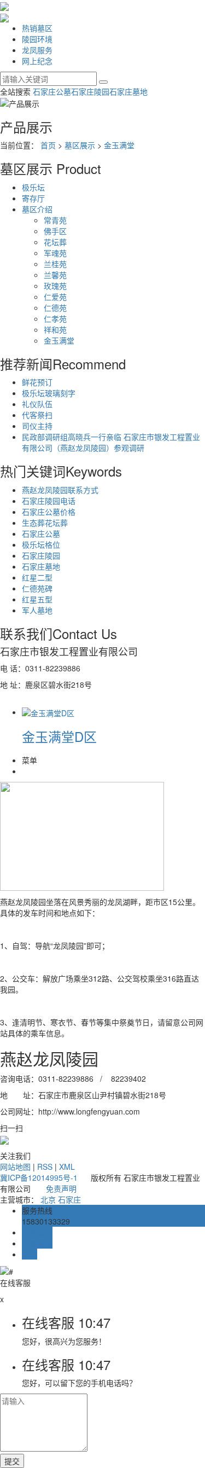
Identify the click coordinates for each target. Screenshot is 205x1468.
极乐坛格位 (41, 544)
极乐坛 (33, 187)
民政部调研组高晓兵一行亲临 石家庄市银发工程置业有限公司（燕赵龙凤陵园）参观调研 (111, 442)
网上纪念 (37, 60)
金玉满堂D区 (59, 736)
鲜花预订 (37, 381)
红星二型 (37, 577)
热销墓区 (37, 27)
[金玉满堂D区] (48, 711)
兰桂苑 (55, 263)
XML (67, 1166)
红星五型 (37, 599)
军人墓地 (37, 610)
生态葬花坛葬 (45, 522)
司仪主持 (37, 425)
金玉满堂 (119, 145)
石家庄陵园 (90, 91)
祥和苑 (55, 329)
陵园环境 (37, 38)
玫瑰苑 (55, 285)
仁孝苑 (55, 318)
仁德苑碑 (37, 588)
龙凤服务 (37, 49)
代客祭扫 (37, 414)
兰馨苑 (55, 274)
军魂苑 (55, 252)
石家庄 (69, 1199)
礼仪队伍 (37, 403)
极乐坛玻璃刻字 (48, 392)
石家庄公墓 (52, 91)
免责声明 (61, 1188)
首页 (48, 145)
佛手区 (55, 230)
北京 (48, 1199)
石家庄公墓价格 (48, 511)
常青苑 (55, 219)
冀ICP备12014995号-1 (39, 1177)
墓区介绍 (37, 209)
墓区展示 (80, 145)
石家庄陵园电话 (48, 500)
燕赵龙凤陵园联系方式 (60, 489)
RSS (44, 1166)
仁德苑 (55, 307)
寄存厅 (33, 198)
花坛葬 (55, 241)
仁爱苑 (55, 296)
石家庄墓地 (128, 91)
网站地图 (15, 1166)
